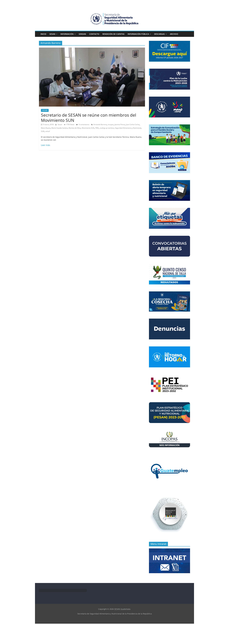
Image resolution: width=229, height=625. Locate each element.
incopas (111, 124)
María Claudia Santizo (59, 128)
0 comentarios (83, 124)
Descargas (159, 34)
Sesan (60, 124)
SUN (42, 131)
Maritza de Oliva (75, 128)
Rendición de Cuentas (113, 34)
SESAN (52, 34)
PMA (97, 128)
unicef (47, 131)
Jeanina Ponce (120, 124)
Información (67, 34)
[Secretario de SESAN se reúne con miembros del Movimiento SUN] (92, 49)
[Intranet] (169, 550)
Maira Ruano (45, 128)
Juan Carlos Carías (133, 124)
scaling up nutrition (107, 128)
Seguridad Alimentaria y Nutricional (128, 128)
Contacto (94, 34)
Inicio (43, 34)
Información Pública (138, 34)
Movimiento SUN (88, 128)
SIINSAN (82, 34)
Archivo (174, 34)
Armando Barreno (100, 124)
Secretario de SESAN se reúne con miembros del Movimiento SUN (88, 117)
